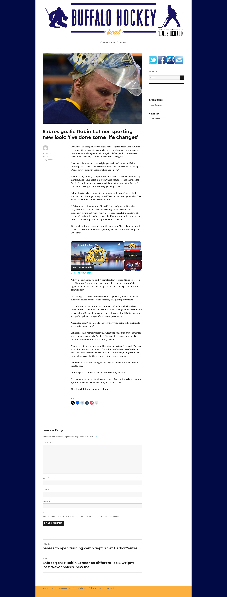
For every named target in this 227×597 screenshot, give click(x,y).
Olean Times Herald (106, 588)
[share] (119, 244)
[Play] (133, 265)
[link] (74, 245)
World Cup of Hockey (115, 333)
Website (46, 501)
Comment (48, 443)
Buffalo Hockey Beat (51, 588)
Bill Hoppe (47, 153)
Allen (44, 160)
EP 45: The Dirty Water (89, 245)
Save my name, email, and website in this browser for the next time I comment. (81, 516)
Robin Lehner (126, 147)
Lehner (49, 160)
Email (46, 490)
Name (46, 478)
